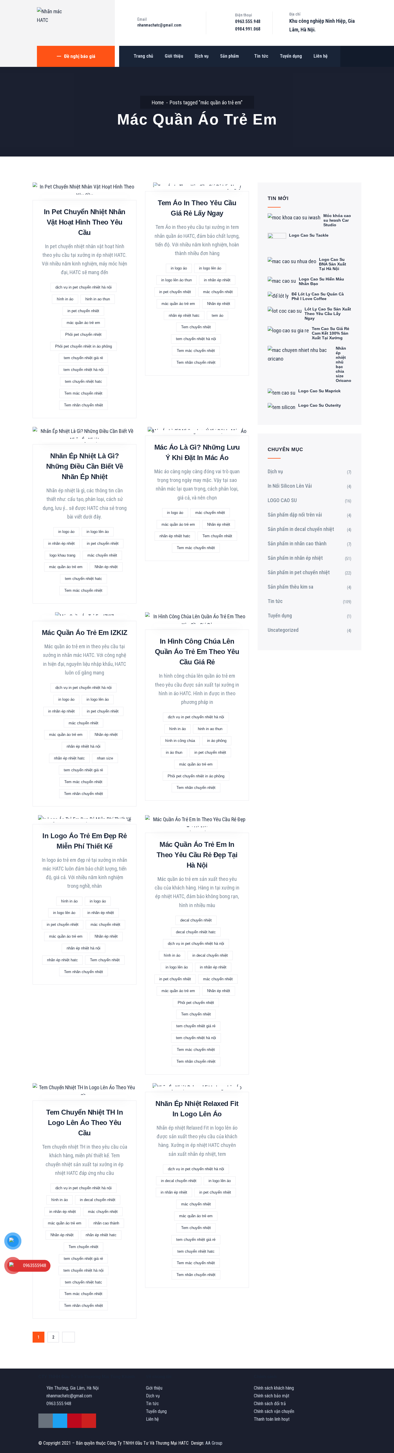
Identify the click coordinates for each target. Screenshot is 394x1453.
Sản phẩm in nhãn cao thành (297, 543)
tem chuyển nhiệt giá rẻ (83, 358)
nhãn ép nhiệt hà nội (83, 746)
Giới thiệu (174, 56)
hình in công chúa (180, 740)
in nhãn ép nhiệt (217, 280)
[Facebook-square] (45, 1421)
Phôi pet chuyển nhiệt (83, 334)
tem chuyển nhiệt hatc (83, 381)
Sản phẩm (229, 56)
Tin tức (261, 56)
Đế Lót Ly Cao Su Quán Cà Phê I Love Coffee (318, 296)
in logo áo (179, 268)
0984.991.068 (247, 29)
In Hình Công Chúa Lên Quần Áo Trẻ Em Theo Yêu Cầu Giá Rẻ (197, 651)
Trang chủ (143, 56)
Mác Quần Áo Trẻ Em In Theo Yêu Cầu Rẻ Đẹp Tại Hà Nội (197, 854)
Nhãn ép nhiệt (218, 303)
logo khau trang (62, 555)
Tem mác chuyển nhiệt (83, 393)
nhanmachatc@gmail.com (159, 25)
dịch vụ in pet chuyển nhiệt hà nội (83, 287)
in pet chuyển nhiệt (83, 311)
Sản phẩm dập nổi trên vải (295, 515)
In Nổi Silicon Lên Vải (290, 486)
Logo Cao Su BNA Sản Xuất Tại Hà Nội (332, 264)
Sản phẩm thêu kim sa (290, 587)
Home (158, 102)
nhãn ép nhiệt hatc (184, 315)
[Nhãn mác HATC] (51, 16)
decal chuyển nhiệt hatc (196, 932)
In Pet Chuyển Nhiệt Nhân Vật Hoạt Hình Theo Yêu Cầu (84, 222)
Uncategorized (283, 630)
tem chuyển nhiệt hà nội (83, 370)
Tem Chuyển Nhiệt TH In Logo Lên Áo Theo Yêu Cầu (84, 1122)
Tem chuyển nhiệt (196, 327)
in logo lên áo (210, 268)
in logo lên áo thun (176, 280)
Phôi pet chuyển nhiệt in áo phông (83, 346)
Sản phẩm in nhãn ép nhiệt (295, 558)
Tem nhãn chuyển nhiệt (83, 405)
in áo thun (174, 752)
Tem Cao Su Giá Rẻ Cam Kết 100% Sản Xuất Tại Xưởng (330, 333)
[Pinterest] (74, 1421)
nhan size (105, 758)
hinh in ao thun (97, 299)
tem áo (217, 315)
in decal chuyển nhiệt (210, 955)
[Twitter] (60, 1421)
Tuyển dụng (291, 56)
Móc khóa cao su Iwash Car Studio (337, 220)
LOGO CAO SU (282, 500)
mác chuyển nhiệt (218, 292)
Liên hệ (321, 56)
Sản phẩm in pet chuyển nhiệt (299, 572)
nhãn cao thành (106, 1223)
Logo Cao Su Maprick (319, 391)
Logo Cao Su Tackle (309, 235)
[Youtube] (89, 1421)
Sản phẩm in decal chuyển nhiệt (301, 529)
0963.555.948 (247, 21)
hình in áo (65, 299)
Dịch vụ (202, 56)
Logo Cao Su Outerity (319, 405)
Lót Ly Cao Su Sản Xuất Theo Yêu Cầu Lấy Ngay (328, 314)
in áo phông (216, 740)
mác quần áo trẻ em (83, 323)
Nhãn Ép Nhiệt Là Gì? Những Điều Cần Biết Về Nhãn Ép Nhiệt (84, 466)
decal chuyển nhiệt (196, 920)
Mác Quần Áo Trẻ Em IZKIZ (84, 632)
